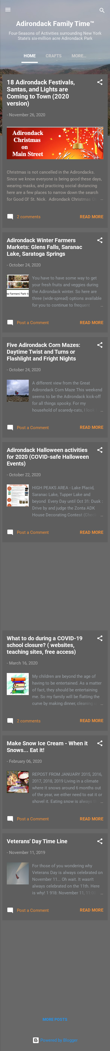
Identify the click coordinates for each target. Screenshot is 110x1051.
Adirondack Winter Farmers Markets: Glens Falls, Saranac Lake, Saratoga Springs (44, 247)
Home (30, 55)
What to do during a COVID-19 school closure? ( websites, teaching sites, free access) (44, 645)
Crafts (53, 55)
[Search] (102, 11)
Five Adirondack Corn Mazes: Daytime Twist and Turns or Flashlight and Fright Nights (43, 352)
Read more (91, 216)
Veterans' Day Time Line (37, 841)
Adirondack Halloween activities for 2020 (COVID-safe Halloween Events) (48, 457)
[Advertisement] (55, 586)
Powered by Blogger (58, 1040)
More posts (55, 1019)
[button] (99, 83)
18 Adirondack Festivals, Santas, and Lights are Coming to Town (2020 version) (41, 93)
